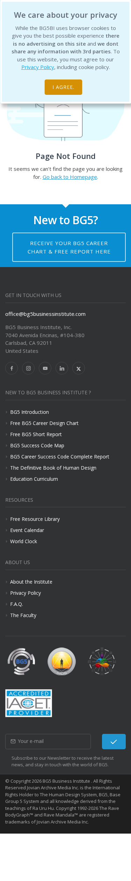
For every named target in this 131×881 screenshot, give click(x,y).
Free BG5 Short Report (36, 434)
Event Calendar (27, 530)
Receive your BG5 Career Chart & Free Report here (69, 247)
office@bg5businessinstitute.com (45, 313)
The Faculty (23, 615)
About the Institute (31, 581)
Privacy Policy (37, 66)
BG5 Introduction (29, 412)
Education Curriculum (34, 479)
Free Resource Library (35, 519)
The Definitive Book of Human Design (53, 467)
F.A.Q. (16, 604)
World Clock (23, 541)
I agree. (63, 87)
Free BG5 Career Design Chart (44, 423)
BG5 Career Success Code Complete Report (59, 456)
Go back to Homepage (70, 176)
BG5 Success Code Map (37, 445)
